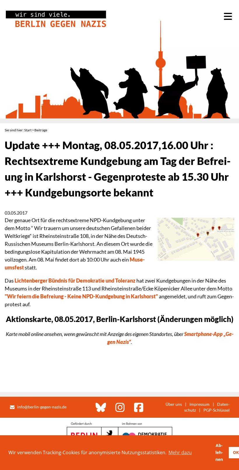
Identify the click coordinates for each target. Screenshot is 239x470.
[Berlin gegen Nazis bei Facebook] (138, 407)
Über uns (174, 404)
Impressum (199, 404)
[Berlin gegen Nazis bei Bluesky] (101, 407)
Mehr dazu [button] (180, 452)
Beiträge (40, 130)
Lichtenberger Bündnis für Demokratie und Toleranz (75, 280)
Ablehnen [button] (219, 452)
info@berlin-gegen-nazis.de (41, 406)
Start (27, 130)
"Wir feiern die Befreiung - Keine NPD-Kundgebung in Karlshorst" (81, 296)
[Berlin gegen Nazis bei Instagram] (120, 407)
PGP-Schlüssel (216, 410)
